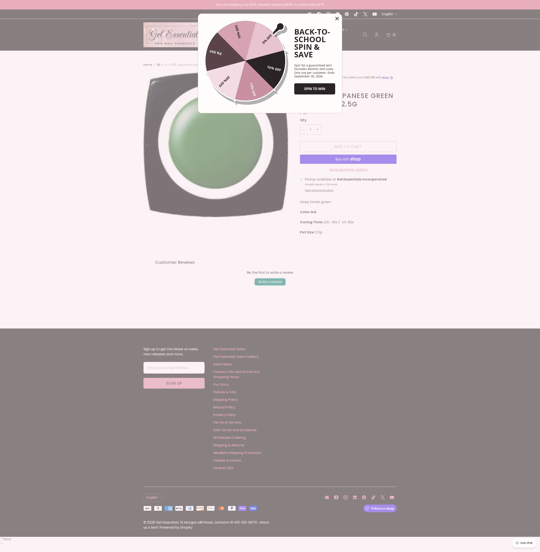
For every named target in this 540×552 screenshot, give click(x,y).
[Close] (337, 18)
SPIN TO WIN (314, 88)
